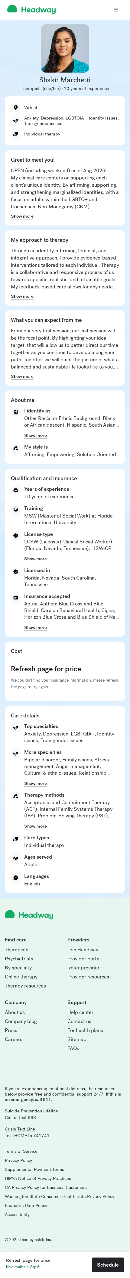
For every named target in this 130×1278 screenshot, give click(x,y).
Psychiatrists (19, 959)
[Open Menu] (116, 9)
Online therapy (21, 977)
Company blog (21, 1021)
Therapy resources (25, 986)
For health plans (85, 1030)
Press (11, 1030)
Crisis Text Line (20, 1129)
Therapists (16, 950)
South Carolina (78, 577)
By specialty (18, 968)
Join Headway (82, 950)
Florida (32, 577)
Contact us (79, 1021)
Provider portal (84, 959)
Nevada (50, 577)
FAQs (73, 1048)
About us (15, 1012)
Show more (22, 216)
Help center (80, 1012)
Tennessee (36, 584)
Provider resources (88, 977)
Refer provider (83, 968)
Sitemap (76, 1039)
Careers (13, 1039)
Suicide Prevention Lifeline (31, 1111)
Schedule (108, 1264)
